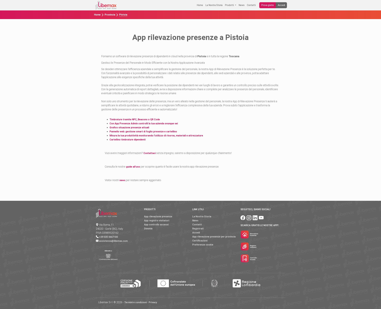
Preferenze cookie (202, 244)
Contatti (251, 5)
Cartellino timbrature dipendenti (128, 139)
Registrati (198, 228)
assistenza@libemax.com (113, 241)
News (242, 5)
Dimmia (148, 228)
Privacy (153, 302)
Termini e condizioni (135, 302)
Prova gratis (267, 5)
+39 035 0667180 (108, 237)
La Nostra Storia (213, 5)
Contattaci (149, 153)
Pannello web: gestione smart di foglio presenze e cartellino (143, 131)
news (122, 180)
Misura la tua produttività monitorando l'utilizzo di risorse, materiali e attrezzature (156, 135)
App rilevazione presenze (158, 216)
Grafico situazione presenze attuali (129, 127)
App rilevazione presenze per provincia (214, 236)
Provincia (110, 14)
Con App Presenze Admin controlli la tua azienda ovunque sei (144, 123)
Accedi (281, 5)
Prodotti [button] (229, 5)
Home (200, 5)
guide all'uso (133, 166)
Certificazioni (199, 240)
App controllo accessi (156, 224)
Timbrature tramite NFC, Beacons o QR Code (135, 119)
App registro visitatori (156, 220)
